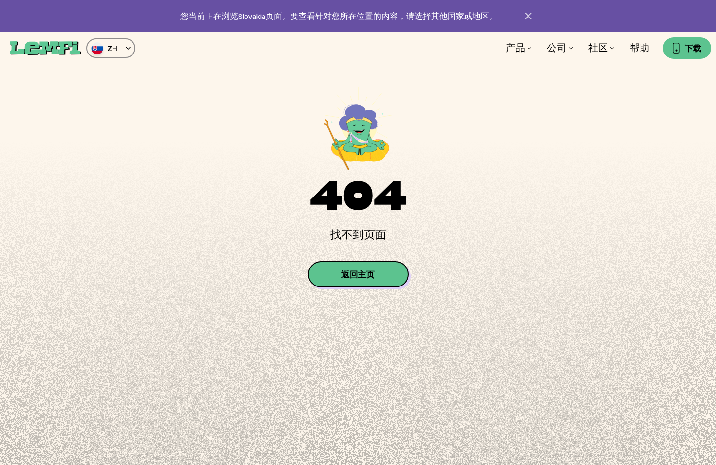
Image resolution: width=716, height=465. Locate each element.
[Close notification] (528, 16)
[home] (45, 48)
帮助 (639, 48)
